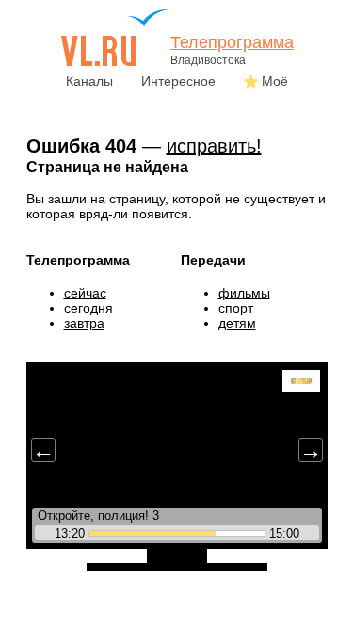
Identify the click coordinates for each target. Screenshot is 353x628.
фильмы (244, 292)
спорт (235, 307)
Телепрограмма (78, 259)
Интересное (178, 81)
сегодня (88, 307)
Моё (275, 81)
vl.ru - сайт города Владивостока (115, 37)
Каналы (89, 81)
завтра (84, 322)
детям (237, 322)
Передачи (213, 259)
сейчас (85, 292)
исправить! (214, 146)
